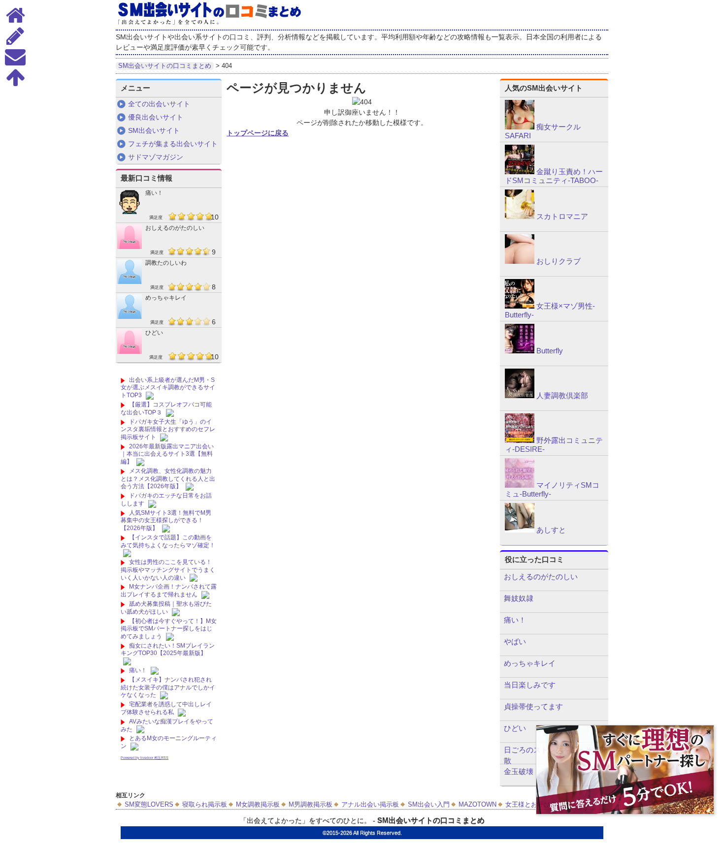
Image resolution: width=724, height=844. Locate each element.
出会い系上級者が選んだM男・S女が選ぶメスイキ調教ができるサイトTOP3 (168, 387)
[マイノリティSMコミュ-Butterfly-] (519, 485)
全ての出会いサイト (159, 104)
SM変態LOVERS (149, 804)
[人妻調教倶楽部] (519, 396)
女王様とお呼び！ (531, 804)
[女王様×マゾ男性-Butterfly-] (519, 306)
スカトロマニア (562, 216)
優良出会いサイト (155, 117)
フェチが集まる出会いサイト (173, 144)
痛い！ (154, 192)
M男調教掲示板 (310, 804)
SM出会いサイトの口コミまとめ (431, 820)
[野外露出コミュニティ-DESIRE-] (519, 440)
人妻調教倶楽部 (562, 395)
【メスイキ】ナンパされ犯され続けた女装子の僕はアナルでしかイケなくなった (168, 687)
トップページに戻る (258, 133)
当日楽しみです (530, 685)
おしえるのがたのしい (174, 227)
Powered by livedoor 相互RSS (144, 757)
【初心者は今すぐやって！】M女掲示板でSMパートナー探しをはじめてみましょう (169, 629)
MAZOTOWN (477, 804)
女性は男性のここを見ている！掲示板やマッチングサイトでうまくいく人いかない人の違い (168, 570)
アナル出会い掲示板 (370, 804)
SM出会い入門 (429, 804)
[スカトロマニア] (519, 216)
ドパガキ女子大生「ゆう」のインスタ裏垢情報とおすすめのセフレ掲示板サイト (168, 429)
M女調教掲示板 (258, 804)
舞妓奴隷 (518, 598)
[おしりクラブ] (519, 261)
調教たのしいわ (166, 262)
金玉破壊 (518, 771)
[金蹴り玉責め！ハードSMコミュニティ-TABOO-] (519, 172)
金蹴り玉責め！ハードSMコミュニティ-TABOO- (554, 176)
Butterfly (549, 350)
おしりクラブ (558, 261)
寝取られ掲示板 (204, 804)
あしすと (551, 530)
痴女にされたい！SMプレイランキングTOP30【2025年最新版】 (168, 649)
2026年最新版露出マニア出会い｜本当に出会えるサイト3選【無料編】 (167, 454)
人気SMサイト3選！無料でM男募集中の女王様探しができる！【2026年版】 (166, 520)
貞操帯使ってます (533, 706)
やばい (515, 641)
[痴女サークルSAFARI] (519, 127)
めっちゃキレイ (166, 297)
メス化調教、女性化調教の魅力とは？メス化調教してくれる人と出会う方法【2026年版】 (168, 479)
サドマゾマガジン (155, 157)
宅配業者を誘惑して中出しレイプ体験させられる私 (166, 708)
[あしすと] (519, 530)
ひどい (154, 332)
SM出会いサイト (154, 130)
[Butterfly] (519, 351)
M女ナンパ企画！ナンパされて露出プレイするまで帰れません (169, 590)
